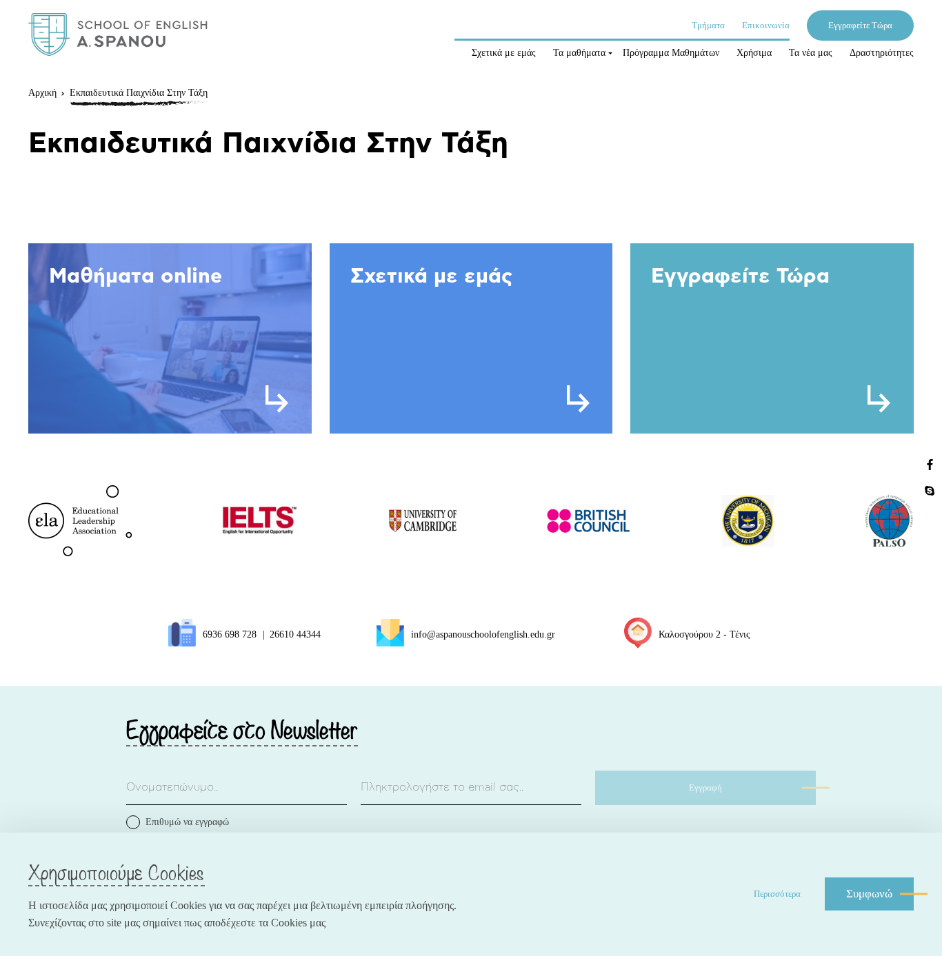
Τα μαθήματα (579, 53)
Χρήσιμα (754, 53)
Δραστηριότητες (882, 53)
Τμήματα (708, 25)
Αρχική (42, 93)
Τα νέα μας (810, 53)
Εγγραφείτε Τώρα (860, 25)
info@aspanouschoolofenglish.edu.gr (483, 634)
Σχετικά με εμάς (504, 53)
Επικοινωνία (766, 25)
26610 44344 (295, 634)
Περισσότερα (777, 893)
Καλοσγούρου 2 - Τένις (704, 634)
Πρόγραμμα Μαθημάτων (671, 53)
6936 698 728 (230, 634)
